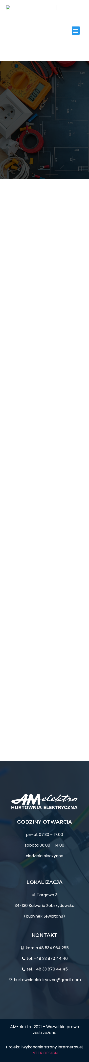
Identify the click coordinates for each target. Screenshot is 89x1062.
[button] (76, 30)
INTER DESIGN (44, 1053)
